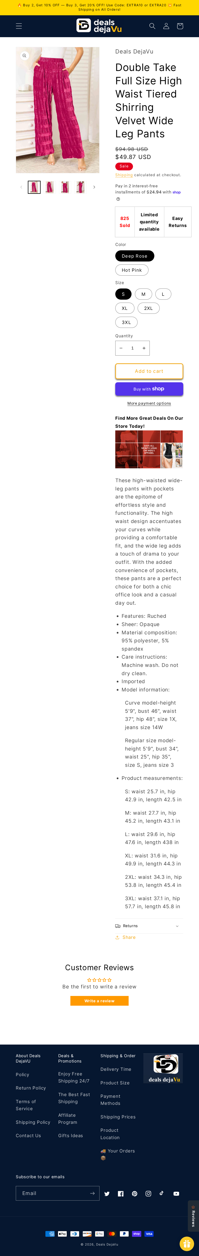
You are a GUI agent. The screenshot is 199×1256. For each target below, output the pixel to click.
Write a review (99, 1000)
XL (125, 308)
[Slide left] (21, 187)
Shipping (124, 175)
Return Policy (31, 1087)
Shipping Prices (118, 1116)
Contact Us (28, 1135)
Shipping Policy (33, 1122)
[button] (19, 26)
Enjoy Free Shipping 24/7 (74, 1077)
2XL (148, 308)
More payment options (149, 403)
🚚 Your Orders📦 (117, 1154)
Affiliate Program (67, 1118)
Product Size (115, 1082)
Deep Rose (135, 256)
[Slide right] (94, 187)
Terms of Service (26, 1105)
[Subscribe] (92, 1193)
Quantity (124, 335)
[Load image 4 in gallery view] (80, 187)
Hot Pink (132, 270)
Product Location (110, 1133)
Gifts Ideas (70, 1135)
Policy (22, 1074)
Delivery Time (116, 1069)
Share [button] (129, 937)
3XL (126, 322)
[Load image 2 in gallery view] (49, 187)
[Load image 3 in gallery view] (65, 187)
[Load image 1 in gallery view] (34, 187)
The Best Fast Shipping (74, 1098)
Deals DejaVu (107, 1244)
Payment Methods (110, 1099)
